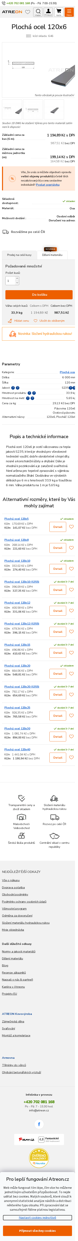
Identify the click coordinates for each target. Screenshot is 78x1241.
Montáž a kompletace (16, 1035)
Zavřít (24, 248)
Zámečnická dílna (13, 1021)
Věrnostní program (14, 909)
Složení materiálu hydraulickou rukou (26, 923)
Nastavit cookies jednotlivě (37, 1217)
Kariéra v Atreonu (13, 987)
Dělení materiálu (12, 958)
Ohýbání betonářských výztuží (21, 1072)
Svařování (8, 1028)
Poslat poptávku (47, 185)
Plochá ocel (68, 372)
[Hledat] (37, 12)
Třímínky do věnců (14, 1065)
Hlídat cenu (21, 321)
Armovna (8, 1058)
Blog (5, 965)
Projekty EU (9, 994)
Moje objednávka (13, 930)
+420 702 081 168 (39, 1102)
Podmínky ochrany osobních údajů (24, 902)
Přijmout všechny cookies (37, 1231)
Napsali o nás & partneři (17, 980)
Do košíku (39, 295)
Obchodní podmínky (15, 894)
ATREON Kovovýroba (17, 1014)
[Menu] (69, 12)
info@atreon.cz (39, 1110)
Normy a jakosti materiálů (18, 951)
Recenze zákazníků (14, 973)
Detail (57, 527)
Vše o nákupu (11, 880)
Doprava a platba (13, 887)
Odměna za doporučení (17, 916)
